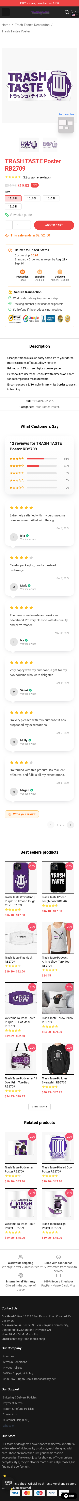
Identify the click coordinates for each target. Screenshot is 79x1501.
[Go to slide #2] (50, 145)
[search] (66, 12)
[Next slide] (71, 85)
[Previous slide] (8, 85)
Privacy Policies (12, 1367)
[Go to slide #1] (29, 145)
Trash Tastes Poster (16, 31)
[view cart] (73, 12)
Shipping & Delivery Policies (20, 1397)
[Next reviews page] (70, 824)
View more (39, 1106)
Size (7, 192)
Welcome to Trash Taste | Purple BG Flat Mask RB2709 (20, 1022)
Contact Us (10, 1414)
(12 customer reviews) (37, 177)
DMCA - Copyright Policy (18, 1373)
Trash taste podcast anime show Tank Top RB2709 (55, 961)
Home (6, 25)
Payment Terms (12, 1403)
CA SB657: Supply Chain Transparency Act (29, 1379)
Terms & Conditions (15, 1362)
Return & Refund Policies (18, 1408)
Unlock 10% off (8, 1483)
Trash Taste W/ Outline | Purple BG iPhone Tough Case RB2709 (20, 901)
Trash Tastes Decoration (32, 25)
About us (8, 1356)
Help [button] (71, 1496)
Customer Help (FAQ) (16, 1420)
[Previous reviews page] (50, 824)
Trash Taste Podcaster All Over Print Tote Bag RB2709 (21, 1082)
